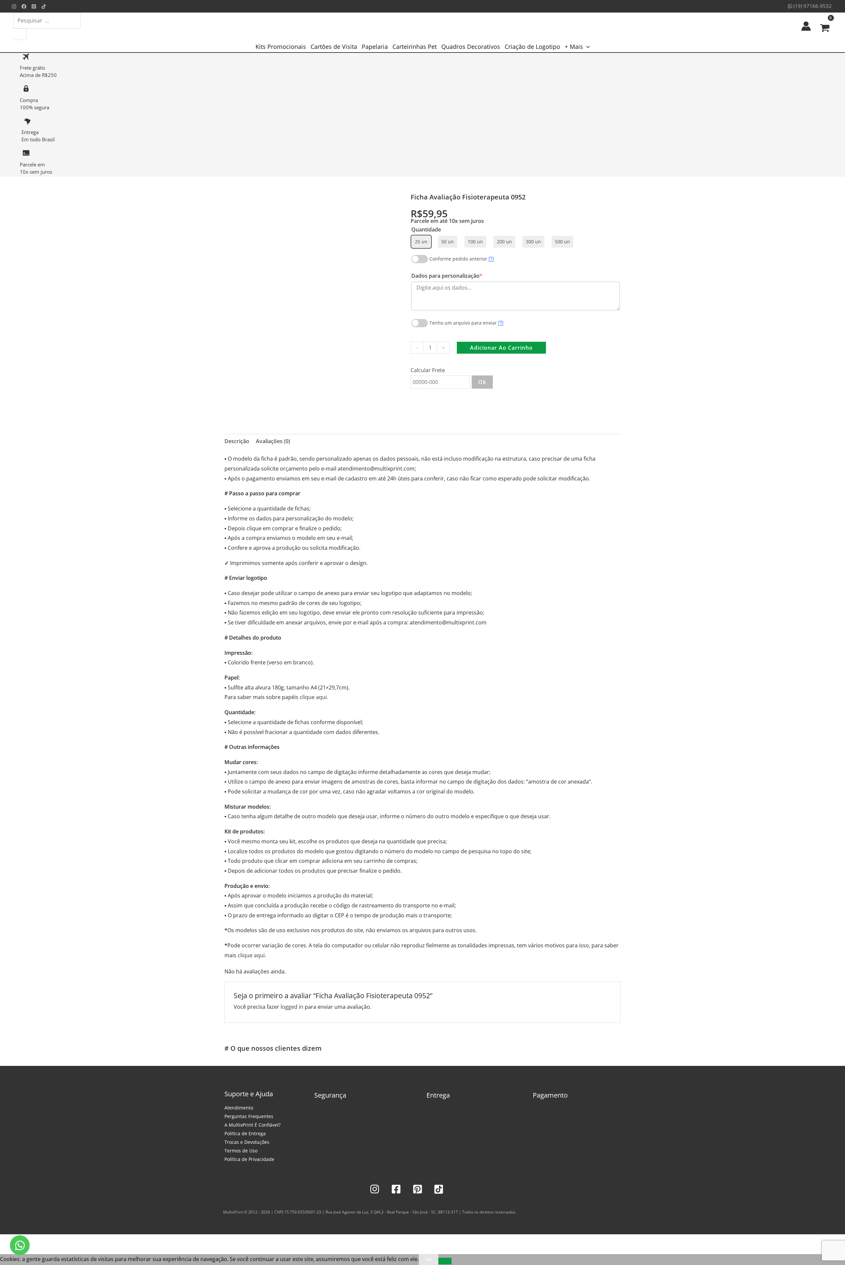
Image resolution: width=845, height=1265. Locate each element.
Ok (482, 382)
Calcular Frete (428, 370)
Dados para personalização (459, 275)
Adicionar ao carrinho (501, 347)
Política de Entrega (245, 1133)
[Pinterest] (33, 6)
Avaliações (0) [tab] (273, 441)
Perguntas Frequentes (248, 1116)
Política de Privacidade (249, 1159)
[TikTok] (43, 6)
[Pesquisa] (20, 34)
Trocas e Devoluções (246, 1142)
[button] (586, 47)
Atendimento (238, 1108)
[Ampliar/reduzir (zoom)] (6, 1241)
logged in (292, 1006)
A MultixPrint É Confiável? (252, 1125)
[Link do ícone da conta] (806, 26)
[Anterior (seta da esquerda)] (6, 1250)
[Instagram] (14, 6)
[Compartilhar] (35, 1241)
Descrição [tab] (236, 441)
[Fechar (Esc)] (50, 1241)
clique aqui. (314, 697)
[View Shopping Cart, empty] (825, 26)
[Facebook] (23, 6)
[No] (445, 1261)
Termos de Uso (240, 1150)
